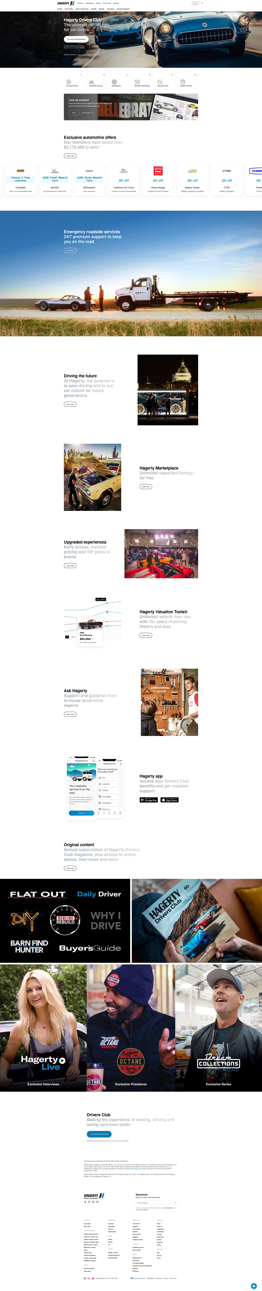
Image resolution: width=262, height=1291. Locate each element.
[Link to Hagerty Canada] (89, 1278)
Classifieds (111, 1226)
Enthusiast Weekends (123, 9)
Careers (159, 1234)
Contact (159, 1240)
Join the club (86, 113)
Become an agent (89, 1268)
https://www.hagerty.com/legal (136, 1169)
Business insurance (90, 1255)
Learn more (70, 156)
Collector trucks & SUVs (91, 1239)
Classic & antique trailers (91, 1242)
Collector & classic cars (91, 1237)
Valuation (135, 1226)
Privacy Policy (169, 1208)
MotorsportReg (112, 1258)
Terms (159, 1258)
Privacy (159, 1255)
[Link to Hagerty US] (85, 1278)
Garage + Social (112, 1252)
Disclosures (158, 1278)
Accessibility (150, 1278)
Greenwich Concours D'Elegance (142, 1266)
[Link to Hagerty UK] (93, 1278)
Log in (195, 3)
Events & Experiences (82, 9)
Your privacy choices (139, 1278)
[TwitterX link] (89, 1202)
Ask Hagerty (110, 9)
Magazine (101, 9)
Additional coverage (90, 1261)
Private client (88, 1253)
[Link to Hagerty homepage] (94, 1196)
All (109, 1245)
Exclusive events (138, 1240)
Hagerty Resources (114, 1255)
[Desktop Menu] (202, 3)
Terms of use (172, 1278)
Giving (159, 1245)
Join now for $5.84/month (76, 39)
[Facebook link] (85, 1202)
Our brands (160, 1232)
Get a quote (87, 1224)
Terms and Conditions (142, 1210)
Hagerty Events (137, 1258)
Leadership (160, 1229)
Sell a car (111, 1229)
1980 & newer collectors (91, 1234)
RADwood (135, 1271)
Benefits (59, 9)
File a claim (87, 1226)
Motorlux (135, 1268)
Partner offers (137, 1234)
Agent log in (87, 1271)
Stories (110, 1242)
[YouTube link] (97, 1202)
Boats (85, 1250)
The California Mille (138, 1263)
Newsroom (160, 1237)
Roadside (94, 9)
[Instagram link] (93, 1202)
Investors (160, 1242)
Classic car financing (90, 1258)
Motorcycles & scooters (91, 1245)
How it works (112, 1232)
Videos (110, 1239)
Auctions (110, 1224)
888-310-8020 (137, 1250)
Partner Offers (69, 9)
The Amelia (136, 1260)
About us (159, 1226)
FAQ (158, 1253)
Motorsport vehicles (90, 1247)
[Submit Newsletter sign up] (175, 1203)
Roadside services (138, 1247)
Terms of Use (72, 48)
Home (158, 1224)
